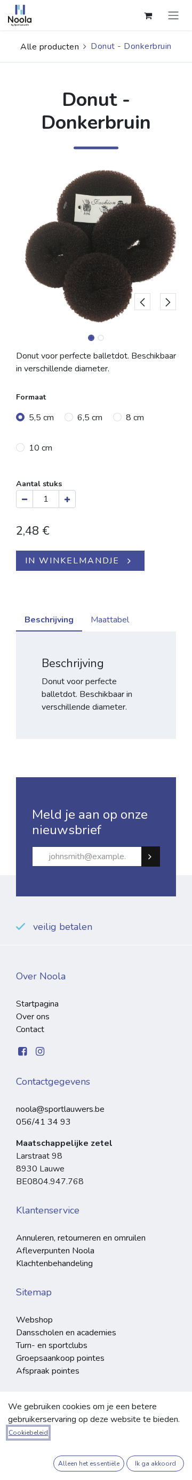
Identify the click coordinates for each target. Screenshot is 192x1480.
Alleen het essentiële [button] (88, 1463)
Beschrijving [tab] (49, 620)
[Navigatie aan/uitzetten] (173, 15)
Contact (30, 1029)
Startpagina (37, 1004)
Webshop (34, 1320)
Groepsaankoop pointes (60, 1358)
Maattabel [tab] (110, 620)
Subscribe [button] (155, 856)
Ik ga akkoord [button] (155, 1463)
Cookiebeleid (28, 1432)
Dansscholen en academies (66, 1332)
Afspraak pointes (47, 1371)
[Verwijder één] (24, 499)
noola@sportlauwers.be (60, 1109)
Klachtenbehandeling (54, 1263)
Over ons (33, 1016)
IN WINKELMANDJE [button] (72, 561)
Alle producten (49, 47)
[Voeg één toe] (67, 499)
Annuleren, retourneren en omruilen (81, 1238)
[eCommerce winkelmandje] (147, 15)
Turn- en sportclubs (51, 1345)
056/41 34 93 (43, 1122)
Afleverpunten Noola (55, 1251)
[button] (142, 246)
